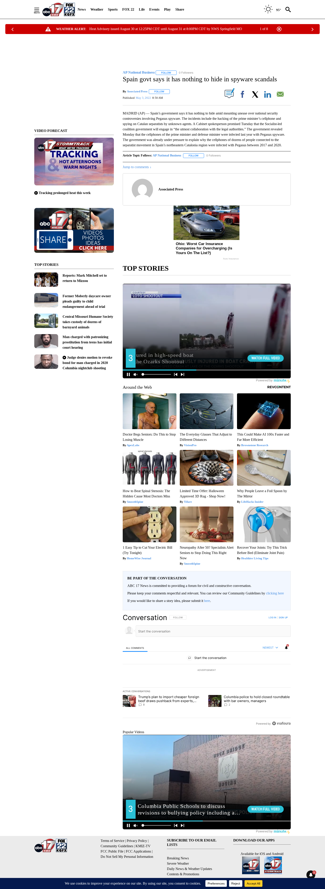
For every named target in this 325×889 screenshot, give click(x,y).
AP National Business (167, 155)
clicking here (275, 593)
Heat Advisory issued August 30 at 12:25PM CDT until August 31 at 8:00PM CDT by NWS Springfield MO (165, 29)
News (82, 9)
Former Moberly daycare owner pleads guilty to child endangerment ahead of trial (87, 301)
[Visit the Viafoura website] (281, 723)
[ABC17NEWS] (58, 9)
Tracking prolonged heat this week (65, 193)
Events (154, 9)
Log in (272, 617)
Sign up (283, 617)
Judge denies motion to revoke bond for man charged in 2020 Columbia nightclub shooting (87, 363)
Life (142, 9)
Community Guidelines (117, 846)
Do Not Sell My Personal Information (127, 857)
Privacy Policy (137, 841)
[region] (207, 670)
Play (167, 9)
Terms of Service (112, 841)
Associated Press (137, 91)
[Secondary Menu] (40, 9)
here (207, 601)
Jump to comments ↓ (137, 167)
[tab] (135, 647)
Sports (113, 9)
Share (179, 9)
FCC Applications (138, 851)
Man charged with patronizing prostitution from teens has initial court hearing (87, 342)
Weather (96, 9)
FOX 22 (128, 9)
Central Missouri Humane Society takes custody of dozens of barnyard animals (88, 322)
